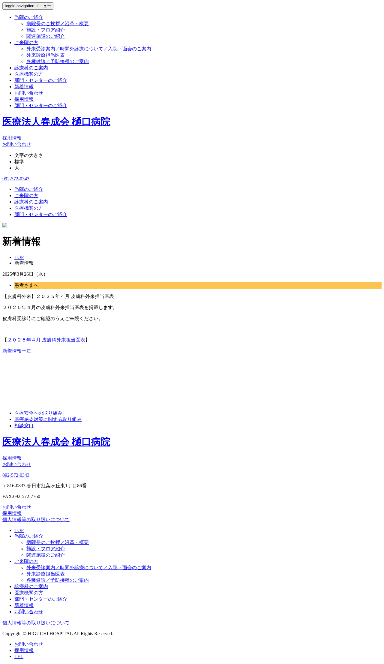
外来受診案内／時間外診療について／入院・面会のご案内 (88, 48)
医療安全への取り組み (38, 413)
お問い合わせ (28, 92)
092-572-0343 (15, 178)
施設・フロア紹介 (45, 29)
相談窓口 (24, 425)
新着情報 (24, 86)
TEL (18, 656)
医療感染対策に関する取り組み (48, 419)
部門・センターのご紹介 (40, 80)
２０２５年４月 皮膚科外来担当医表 (46, 339)
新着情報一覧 (16, 350)
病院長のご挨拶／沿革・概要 (57, 23)
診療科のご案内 (31, 67)
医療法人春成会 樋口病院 (56, 121)
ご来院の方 (26, 42)
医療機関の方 (28, 74)
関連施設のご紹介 (45, 36)
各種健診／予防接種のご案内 (57, 61)
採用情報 (24, 99)
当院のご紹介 (28, 17)
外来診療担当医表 (45, 55)
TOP (19, 530)
